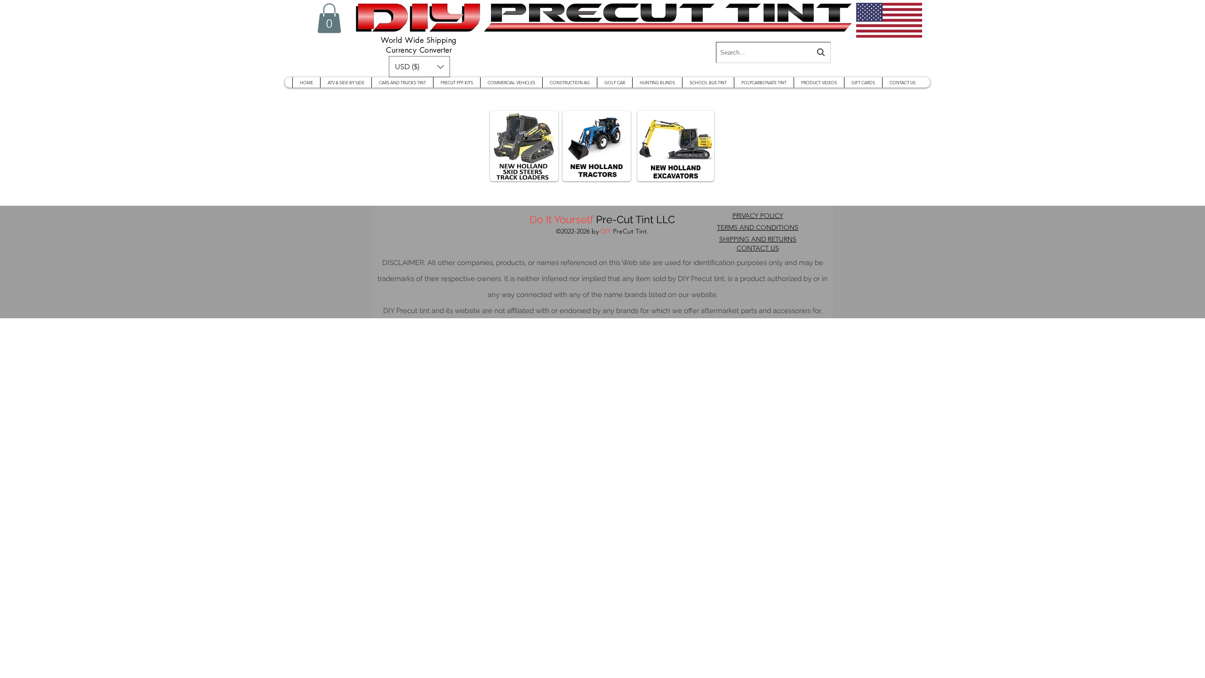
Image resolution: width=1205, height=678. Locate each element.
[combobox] (773, 52)
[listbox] (419, 66)
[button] (329, 18)
